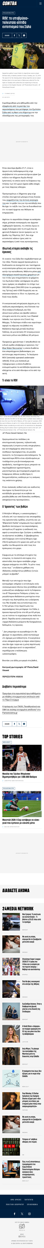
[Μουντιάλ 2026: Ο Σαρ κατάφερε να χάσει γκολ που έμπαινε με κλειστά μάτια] (22, 804)
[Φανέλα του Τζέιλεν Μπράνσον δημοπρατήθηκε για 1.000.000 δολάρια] (22, 758)
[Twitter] (19, 35)
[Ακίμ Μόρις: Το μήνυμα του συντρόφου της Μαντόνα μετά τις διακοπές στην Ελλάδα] (11, 1056)
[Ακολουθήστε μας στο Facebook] (14, 1213)
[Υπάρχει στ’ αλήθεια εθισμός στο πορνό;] (11, 1147)
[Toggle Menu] (40, 3)
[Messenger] (24, 35)
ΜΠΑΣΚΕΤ (7, 742)
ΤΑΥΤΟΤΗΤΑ (29, 1200)
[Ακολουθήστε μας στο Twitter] (22, 1213)
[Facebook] (14, 35)
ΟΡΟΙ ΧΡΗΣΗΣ (16, 1200)
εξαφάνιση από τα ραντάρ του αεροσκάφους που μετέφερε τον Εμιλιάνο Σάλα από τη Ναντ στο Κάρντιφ (21, 109)
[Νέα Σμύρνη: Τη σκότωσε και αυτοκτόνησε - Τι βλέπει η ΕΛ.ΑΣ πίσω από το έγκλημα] (11, 922)
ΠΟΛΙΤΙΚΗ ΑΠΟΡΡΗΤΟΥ (15, 1204)
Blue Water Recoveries (12, 348)
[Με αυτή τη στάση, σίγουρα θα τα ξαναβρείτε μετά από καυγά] (11, 944)
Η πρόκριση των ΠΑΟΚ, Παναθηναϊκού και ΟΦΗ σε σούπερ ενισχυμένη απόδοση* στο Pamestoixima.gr (21, 709)
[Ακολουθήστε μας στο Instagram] (29, 1213)
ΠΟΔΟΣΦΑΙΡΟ (8, 788)
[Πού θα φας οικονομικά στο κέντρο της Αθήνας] (11, 989)
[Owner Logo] (22, 1227)
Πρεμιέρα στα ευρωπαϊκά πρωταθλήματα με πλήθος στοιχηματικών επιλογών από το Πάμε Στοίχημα (21, 696)
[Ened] (22, 1236)
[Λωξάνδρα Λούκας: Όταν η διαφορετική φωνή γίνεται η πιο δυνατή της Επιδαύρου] (11, 1011)
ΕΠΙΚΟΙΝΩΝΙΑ (32, 1204)
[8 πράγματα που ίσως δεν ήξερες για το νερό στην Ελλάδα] (11, 1078)
